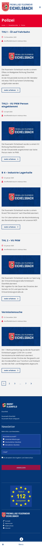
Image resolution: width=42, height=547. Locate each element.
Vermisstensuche (12, 312)
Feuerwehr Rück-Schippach (10, 419)
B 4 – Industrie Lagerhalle (17, 172)
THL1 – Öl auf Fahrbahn (16, 31)
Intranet (7, 528)
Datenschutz (29, 458)
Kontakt (7, 521)
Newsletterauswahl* (9, 436)
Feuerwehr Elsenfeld (8, 416)
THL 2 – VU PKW (11, 240)
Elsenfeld (5, 412)
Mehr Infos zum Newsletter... (11, 431)
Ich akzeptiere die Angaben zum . (18, 458)
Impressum (8, 523)
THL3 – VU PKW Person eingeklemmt (15, 105)
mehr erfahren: (10, 90)
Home (3, 25)
